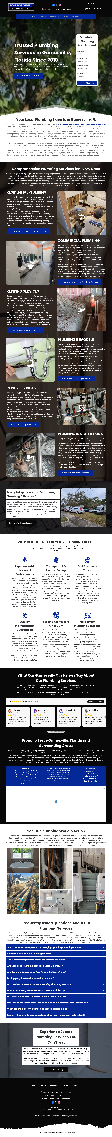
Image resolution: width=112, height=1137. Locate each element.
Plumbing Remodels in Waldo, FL (59, 774)
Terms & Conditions (52, 1116)
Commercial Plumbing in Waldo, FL (59, 770)
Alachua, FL (24, 769)
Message (80, 73)
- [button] (8, 791)
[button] (5, 716)
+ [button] (8, 788)
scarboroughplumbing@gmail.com (57, 1098)
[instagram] (60, 5)
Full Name (80, 51)
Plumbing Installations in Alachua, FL (26, 781)
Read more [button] (12, 723)
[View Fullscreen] (8, 794)
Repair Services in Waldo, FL (59, 776)
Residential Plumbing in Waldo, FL (59, 768)
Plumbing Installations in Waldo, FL (59, 778)
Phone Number (82, 66)
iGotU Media (71, 1133)
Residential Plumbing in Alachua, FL (26, 771)
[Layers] (104, 788)
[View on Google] (9, 711)
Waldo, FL (24, 783)
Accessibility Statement (68, 1116)
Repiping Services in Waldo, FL (59, 772)
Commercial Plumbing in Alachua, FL (26, 773)
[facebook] (53, 5)
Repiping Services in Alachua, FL (26, 775)
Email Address (82, 58)
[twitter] (56, 5)
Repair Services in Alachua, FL (26, 779)
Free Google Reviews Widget (56, 731)
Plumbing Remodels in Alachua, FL (26, 777)
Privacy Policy (40, 1116)
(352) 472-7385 (61, 1095)
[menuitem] (33, 17)
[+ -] (56, 804)
